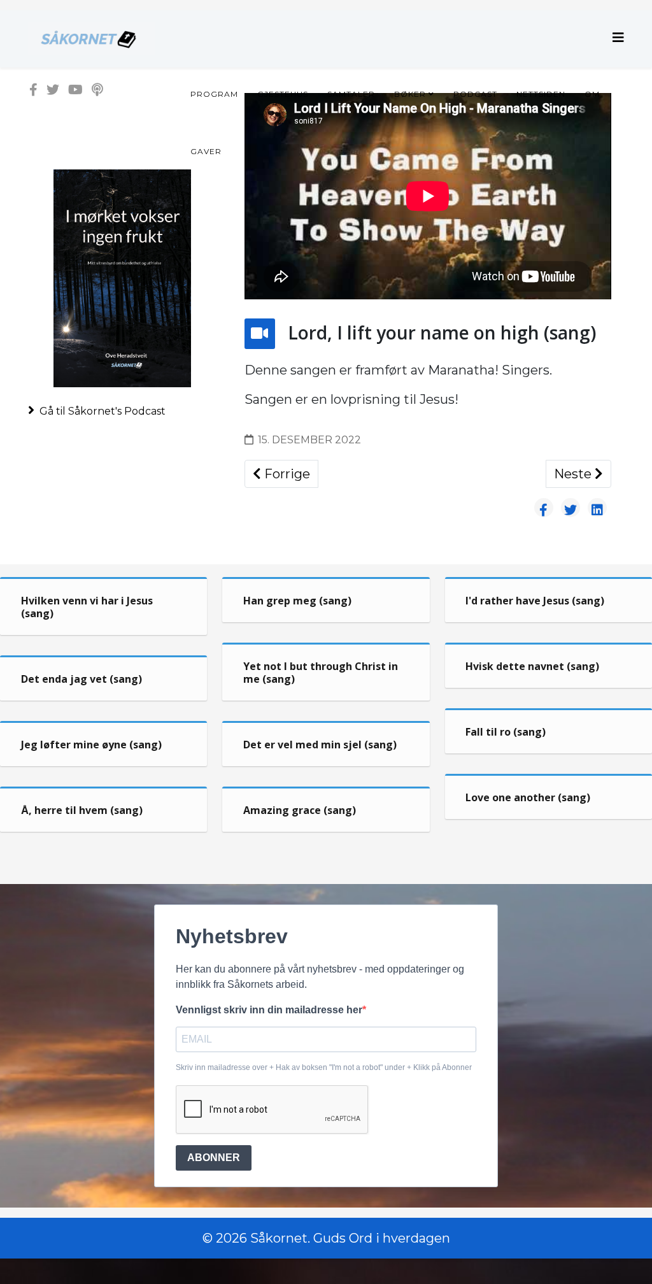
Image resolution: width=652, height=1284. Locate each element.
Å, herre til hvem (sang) (82, 810)
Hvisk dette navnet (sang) (532, 666)
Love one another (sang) (527, 797)
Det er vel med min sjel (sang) (320, 745)
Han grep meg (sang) (297, 601)
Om (592, 94)
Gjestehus (282, 94)
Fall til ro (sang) (505, 732)
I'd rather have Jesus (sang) (534, 601)
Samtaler (351, 94)
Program (214, 94)
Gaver (206, 151)
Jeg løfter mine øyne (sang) (91, 745)
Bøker (410, 94)
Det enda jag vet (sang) (81, 679)
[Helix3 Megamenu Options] (618, 38)
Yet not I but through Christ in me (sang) (320, 672)
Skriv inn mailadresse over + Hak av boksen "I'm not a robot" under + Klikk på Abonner (324, 1067)
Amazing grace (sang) (299, 810)
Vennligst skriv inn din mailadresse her (269, 1009)
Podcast (475, 94)
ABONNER (213, 1157)
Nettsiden (540, 94)
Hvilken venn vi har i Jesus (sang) (87, 607)
